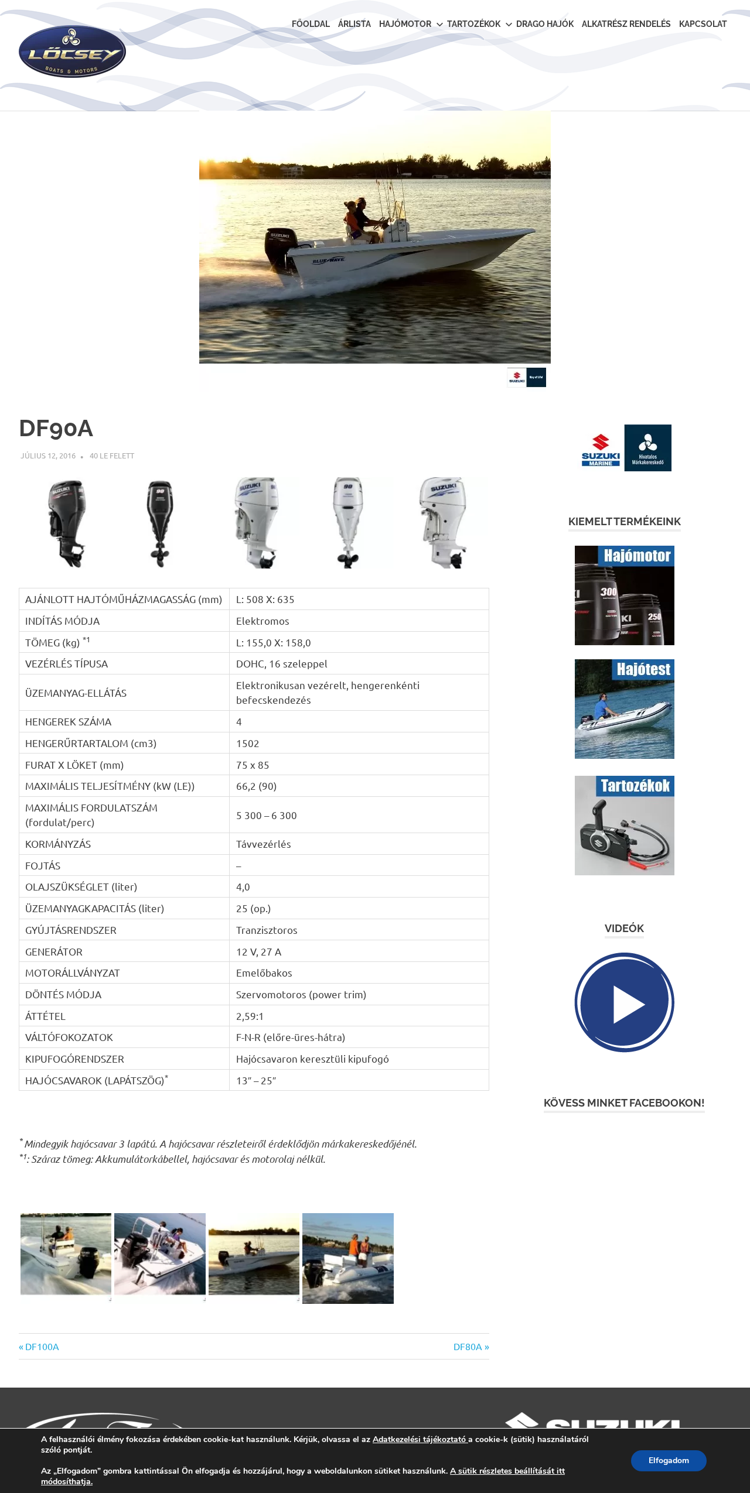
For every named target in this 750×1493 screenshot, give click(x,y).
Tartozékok (473, 24)
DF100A (42, 1346)
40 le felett (112, 455)
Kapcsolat (703, 24)
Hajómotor (405, 24)
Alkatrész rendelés (626, 24)
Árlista (354, 24)
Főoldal (311, 24)
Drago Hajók (545, 24)
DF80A (468, 1346)
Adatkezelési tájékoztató (419, 1439)
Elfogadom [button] (669, 1460)
